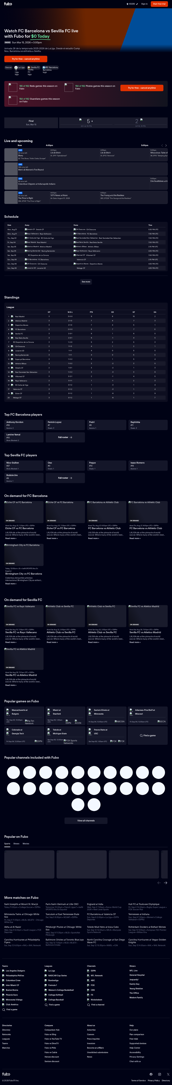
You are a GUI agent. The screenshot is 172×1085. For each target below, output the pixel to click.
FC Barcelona (52, 67)
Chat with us (135, 1061)
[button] (159, 883)
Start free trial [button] (159, 4)
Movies (26, 844)
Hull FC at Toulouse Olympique (144, 904)
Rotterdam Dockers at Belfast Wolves (147, 927)
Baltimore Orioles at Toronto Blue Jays (65, 939)
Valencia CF (17, 389)
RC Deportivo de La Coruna (23, 342)
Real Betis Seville (21, 338)
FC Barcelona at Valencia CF (101, 914)
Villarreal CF (20, 376)
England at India (95, 904)
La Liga (21, 67)
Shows (16, 844)
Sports (7, 844)
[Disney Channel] (11, 155)
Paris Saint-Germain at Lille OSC (62, 904)
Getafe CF (19, 368)
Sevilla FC (35, 67)
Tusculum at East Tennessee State (62, 914)
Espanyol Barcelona (22, 359)
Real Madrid (19, 316)
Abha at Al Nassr (12, 927)
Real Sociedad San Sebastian (26, 372)
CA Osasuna (20, 346)
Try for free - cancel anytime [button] (26, 59)
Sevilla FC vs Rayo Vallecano (21, 632)
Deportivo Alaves (21, 325)
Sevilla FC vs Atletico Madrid (145, 632)
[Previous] (162, 145)
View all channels (86, 820)
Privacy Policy (154, 1081)
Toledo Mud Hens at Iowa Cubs (103, 927)
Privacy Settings (137, 1057)
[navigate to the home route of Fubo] (8, 4)
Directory (166, 1081)
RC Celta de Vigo (21, 385)
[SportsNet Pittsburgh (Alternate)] (11, 183)
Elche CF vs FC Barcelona (19, 528)
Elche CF (18, 393)
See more (86, 282)
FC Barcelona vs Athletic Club (104, 528)
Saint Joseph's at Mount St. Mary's (21, 904)
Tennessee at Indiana (138, 914)
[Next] (166, 145)
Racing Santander (22, 355)
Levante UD (19, 351)
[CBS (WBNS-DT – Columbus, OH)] (11, 197)
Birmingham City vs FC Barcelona (23, 573)
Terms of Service (138, 1081)
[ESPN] (11, 169)
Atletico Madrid (21, 321)
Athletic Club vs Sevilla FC (61, 632)
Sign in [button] (144, 4)
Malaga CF (17, 398)
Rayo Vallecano (21, 381)
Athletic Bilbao (20, 364)
